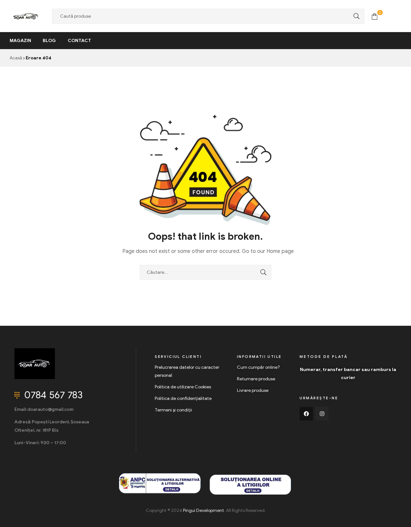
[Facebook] (306, 413)
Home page (280, 251)
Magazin (20, 40)
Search (354, 16)
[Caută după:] (205, 272)
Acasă (16, 58)
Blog (49, 40)
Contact (79, 40)
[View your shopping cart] (374, 16)
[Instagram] (322, 413)
